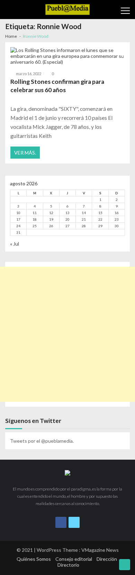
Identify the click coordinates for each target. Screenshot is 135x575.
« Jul (14, 244)
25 (35, 226)
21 (84, 219)
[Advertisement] (67, 334)
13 (67, 213)
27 (67, 226)
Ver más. (25, 153)
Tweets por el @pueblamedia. (42, 441)
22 (100, 219)
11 (35, 213)
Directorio (68, 565)
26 (51, 226)
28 (84, 226)
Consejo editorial (73, 559)
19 (51, 219)
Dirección (107, 559)
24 (18, 226)
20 (67, 219)
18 (35, 219)
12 (51, 213)
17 (18, 219)
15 (100, 213)
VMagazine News (100, 550)
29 (100, 226)
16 (117, 213)
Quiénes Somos (34, 559)
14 (84, 213)
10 (18, 213)
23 (117, 219)
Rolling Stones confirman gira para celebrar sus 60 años (57, 86)
